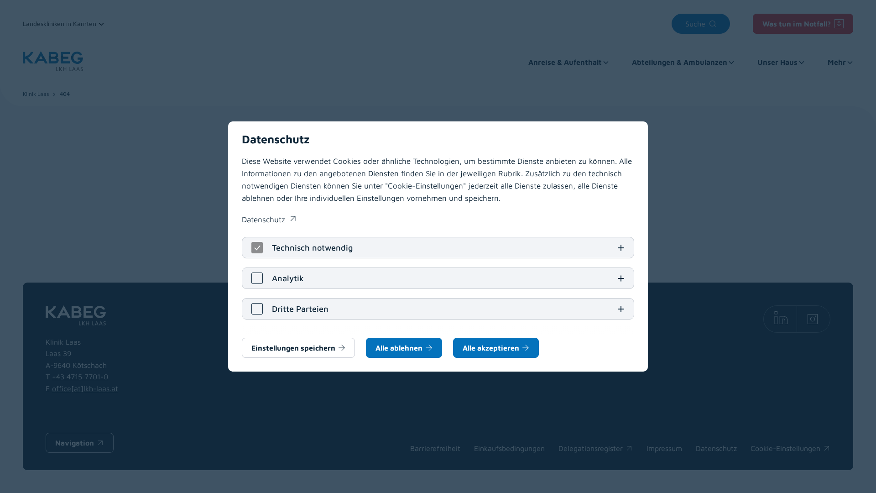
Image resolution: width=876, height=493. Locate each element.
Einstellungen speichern (293, 348)
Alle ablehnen (398, 348)
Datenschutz (269, 220)
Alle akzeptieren (491, 348)
